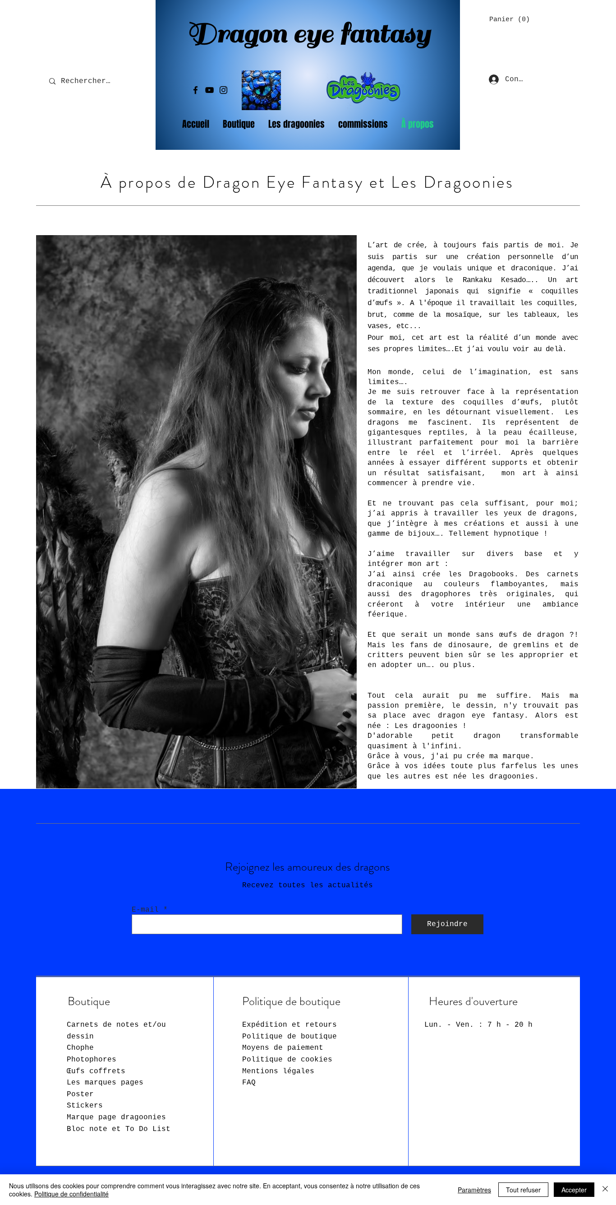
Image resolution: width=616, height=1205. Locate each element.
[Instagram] (223, 90)
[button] (506, 19)
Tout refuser (523, 1189)
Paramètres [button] (474, 1189)
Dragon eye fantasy (308, 33)
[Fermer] (605, 1190)
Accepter (574, 1189)
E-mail (145, 909)
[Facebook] (195, 90)
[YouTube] (209, 90)
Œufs (96, 1071)
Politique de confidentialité (71, 1193)
